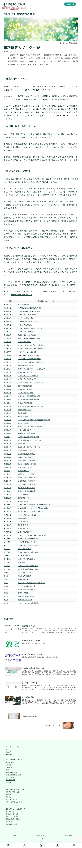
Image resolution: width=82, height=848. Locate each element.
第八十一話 (7, 328)
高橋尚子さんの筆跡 (24, 457)
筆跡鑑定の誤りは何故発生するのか (29, 311)
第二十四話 (7, 525)
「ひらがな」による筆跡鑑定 (27, 352)
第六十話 (7, 403)
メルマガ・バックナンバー (14, 747)
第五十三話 (7, 426)
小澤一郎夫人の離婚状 (25, 325)
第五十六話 (7, 416)
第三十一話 (7, 501)
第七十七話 (7, 342)
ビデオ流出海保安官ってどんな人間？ (30, 440)
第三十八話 (7, 477)
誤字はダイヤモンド (24, 549)
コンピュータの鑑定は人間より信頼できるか (32, 535)
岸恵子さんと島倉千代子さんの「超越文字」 (32, 369)
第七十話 (7, 369)
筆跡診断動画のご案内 (13, 819)
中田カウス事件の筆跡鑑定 (26, 488)
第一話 (6, 603)
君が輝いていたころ (24, 450)
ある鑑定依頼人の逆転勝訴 (26, 481)
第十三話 (7, 562)
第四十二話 (7, 464)
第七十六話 (7, 345)
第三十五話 (7, 488)
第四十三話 (7, 460)
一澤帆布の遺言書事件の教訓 (27, 314)
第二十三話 (7, 528)
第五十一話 (7, 433)
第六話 (6, 586)
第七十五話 (7, 352)
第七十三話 (7, 359)
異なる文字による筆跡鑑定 (26, 331)
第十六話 (7, 552)
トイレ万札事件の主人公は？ (27, 542)
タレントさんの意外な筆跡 (26, 484)
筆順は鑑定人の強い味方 (26, 467)
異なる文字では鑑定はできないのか (29, 447)
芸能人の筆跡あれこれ (25, 532)
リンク (41, 838)
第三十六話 (7, 484)
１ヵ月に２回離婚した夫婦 (26, 586)
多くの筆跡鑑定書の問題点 (26, 454)
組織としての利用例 (12, 816)
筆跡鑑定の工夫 (23, 443)
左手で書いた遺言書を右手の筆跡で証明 (30, 406)
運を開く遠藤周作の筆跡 (26, 392)
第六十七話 (7, 379)
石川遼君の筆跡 (23, 521)
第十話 (6, 572)
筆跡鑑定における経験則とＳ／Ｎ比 (29, 308)
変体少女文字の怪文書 (25, 599)
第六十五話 (7, 386)
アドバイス (9, 764)
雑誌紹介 (8, 752)
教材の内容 (9, 794)
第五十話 (7, 437)
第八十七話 (7, 308)
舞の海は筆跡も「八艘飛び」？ (28, 335)
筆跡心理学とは (10, 811)
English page (68, 835)
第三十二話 (7, 498)
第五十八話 (7, 409)
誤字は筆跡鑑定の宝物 (25, 386)
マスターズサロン (11, 799)
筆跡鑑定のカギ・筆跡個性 (26, 460)
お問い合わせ (41, 835)
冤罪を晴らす (22, 562)
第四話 (6, 593)
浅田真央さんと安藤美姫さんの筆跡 (29, 359)
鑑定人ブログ (10, 777)
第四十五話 (7, 454)
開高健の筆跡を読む (24, 409)
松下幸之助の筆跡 (23, 416)
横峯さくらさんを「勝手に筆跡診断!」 (30, 426)
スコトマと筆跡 (23, 494)
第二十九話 (7, 508)
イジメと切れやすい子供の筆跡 (28, 552)
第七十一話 (7, 365)
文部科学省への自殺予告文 (26, 559)
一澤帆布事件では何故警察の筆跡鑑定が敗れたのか (34, 504)
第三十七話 (7, 481)
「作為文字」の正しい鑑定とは (28, 375)
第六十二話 (7, 396)
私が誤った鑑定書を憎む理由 (27, 464)
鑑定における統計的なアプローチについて (31, 583)
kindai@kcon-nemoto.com (21, 295)
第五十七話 (7, 413)
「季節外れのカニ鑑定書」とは (28, 321)
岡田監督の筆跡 (23, 525)
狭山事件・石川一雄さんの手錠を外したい (31, 362)
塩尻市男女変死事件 (24, 555)
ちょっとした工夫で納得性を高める (29, 603)
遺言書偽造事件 (23, 579)
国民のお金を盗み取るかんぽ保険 (28, 355)
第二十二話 (7, 532)
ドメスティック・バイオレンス (28, 566)
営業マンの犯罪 (23, 593)
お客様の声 (9, 767)
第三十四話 (7, 491)
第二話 (6, 599)
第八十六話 (7, 311)
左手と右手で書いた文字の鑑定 (28, 372)
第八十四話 (7, 318)
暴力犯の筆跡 (22, 413)
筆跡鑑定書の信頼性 (24, 498)
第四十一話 (7, 467)
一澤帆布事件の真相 (24, 430)
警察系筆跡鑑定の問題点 (26, 365)
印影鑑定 (8, 782)
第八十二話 (7, 325)
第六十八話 (7, 375)
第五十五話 (7, 420)
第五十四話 (7, 423)
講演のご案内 (10, 821)
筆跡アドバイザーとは (13, 792)
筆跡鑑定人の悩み (23, 471)
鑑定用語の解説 (10, 780)
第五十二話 (7, 430)
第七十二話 (7, 362)
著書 (7, 749)
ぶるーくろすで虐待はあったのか (28, 545)
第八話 (6, 579)
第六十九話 (7, 372)
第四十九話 (7, 440)
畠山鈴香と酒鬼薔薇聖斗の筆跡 (28, 569)
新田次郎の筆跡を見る (25, 403)
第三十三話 (7, 494)
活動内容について (11, 754)
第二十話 (7, 538)
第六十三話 (7, 392)
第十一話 (7, 569)
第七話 (6, 583)
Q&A (7, 769)
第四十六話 (7, 450)
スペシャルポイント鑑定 (26, 318)
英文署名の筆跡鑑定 (24, 342)
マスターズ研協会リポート (14, 802)
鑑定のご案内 (10, 762)
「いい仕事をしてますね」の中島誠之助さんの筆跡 (34, 420)
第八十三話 (7, 321)
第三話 (6, 596)
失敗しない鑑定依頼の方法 (26, 477)
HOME (14, 835)
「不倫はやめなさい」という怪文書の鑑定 (31, 382)
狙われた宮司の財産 (24, 576)
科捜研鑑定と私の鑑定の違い (27, 433)
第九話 (6, 576)
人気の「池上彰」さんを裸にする (28, 437)
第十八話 (7, 545)
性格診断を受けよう (12, 814)
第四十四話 (7, 457)
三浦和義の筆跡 (23, 528)
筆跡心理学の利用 (11, 772)
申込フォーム (10, 797)
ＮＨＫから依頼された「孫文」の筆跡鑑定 (31, 345)
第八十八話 (7, 304)
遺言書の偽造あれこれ (25, 304)
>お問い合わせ (70, 4)
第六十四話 (7, 389)
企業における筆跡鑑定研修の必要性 (29, 396)
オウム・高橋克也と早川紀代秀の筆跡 (30, 328)
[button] (76, 513)
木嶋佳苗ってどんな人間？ (26, 474)
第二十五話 (7, 521)
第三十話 (7, 504)
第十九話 (7, 542)
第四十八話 (7, 443)
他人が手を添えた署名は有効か (28, 589)
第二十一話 (7, 535)
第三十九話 (7, 474)
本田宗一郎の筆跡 (23, 423)
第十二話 (7, 566)
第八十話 (7, 331)
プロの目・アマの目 (24, 572)
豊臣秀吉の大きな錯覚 (25, 389)
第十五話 (7, 555)
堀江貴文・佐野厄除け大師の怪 (28, 538)
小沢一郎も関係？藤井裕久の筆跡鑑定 (30, 338)
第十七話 (7, 549)
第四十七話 (7, 447)
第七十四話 (7, 355)
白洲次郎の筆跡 (23, 501)
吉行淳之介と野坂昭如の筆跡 (27, 379)
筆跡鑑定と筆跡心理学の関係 (27, 491)
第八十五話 (7, 314)
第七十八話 (7, 338)
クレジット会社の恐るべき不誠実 (28, 399)
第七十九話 (7, 335)
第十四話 (7, 559)
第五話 (6, 589)
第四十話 (7, 471)
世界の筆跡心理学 (11, 824)
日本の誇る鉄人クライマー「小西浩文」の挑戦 (33, 508)
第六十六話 (7, 382)
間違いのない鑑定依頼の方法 (27, 596)
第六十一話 (7, 399)
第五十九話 (7, 406)
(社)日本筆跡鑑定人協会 (13, 774)
